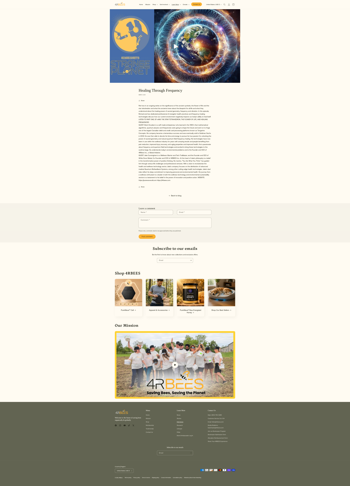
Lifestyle (179, 429)
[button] (155, 4)
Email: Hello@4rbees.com (216, 422)
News (178, 415)
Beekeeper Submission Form (217, 434)
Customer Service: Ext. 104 (216, 418)
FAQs (178, 432)
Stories (179, 418)
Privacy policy (136, 477)
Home (148, 415)
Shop (147, 422)
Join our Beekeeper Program (217, 431)
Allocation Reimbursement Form (218, 438)
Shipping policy (155, 477)
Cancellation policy (177, 477)
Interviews (180, 422)
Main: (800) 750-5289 (215, 415)
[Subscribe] (191, 260)
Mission (148, 418)
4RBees (121, 477)
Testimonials (150, 429)
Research (180, 425)
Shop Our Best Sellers (220, 310)
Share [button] (143, 100)
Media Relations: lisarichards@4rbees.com (216, 426)
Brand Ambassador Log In (185, 435)
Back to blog (176, 196)
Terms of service (146, 477)
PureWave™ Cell (127, 310)
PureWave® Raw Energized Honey (190, 311)
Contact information (166, 477)
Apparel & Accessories (158, 310)
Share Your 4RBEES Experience (218, 441)
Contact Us (149, 432)
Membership (150, 425)
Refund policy (128, 477)
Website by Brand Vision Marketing (192, 477)
